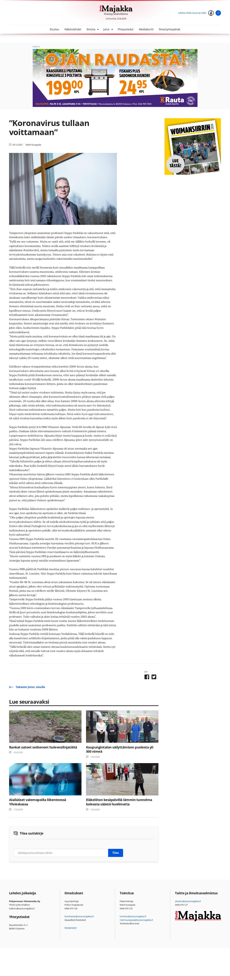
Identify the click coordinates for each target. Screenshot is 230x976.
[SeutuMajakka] (116, 10)
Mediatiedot (70, 927)
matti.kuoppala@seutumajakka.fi (136, 919)
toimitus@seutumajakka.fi (133, 916)
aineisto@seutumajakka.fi (188, 901)
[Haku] (218, 13)
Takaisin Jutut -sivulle (30, 687)
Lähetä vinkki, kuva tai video (192, 12)
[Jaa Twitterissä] (154, 678)
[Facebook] (211, 13)
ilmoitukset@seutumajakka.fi (79, 916)
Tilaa (115, 853)
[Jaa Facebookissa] (146, 678)
